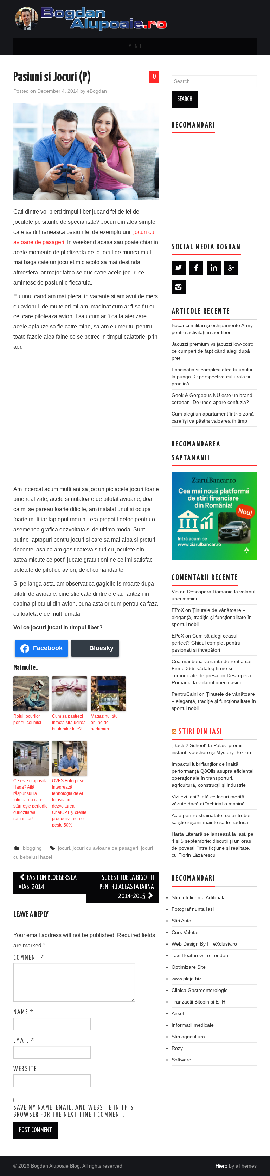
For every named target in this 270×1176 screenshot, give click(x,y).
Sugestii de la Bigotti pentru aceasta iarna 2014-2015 (126, 887)
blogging (32, 848)
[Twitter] (179, 268)
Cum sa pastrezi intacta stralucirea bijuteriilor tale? (69, 722)
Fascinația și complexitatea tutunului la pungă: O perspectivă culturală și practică (212, 376)
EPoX (178, 610)
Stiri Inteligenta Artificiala (199, 897)
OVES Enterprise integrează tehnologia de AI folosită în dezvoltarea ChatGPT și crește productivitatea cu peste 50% (69, 803)
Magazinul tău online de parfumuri (104, 722)
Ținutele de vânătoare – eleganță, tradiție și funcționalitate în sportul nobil (212, 617)
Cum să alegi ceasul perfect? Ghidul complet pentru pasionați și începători (206, 643)
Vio (175, 591)
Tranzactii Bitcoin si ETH (198, 1002)
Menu (135, 47)
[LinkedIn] (214, 268)
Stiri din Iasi (200, 732)
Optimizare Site (189, 967)
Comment (29, 958)
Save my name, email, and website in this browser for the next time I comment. (73, 1111)
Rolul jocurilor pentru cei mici (27, 719)
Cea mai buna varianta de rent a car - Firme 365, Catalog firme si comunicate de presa (213, 668)
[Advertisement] (86, 416)
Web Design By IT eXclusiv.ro (204, 944)
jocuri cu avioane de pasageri (105, 848)
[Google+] (231, 268)
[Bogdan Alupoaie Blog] (92, 18)
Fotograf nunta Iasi (193, 909)
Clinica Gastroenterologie (200, 990)
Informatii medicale (193, 1025)
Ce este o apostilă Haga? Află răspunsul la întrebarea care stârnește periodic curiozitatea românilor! (30, 799)
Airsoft (179, 1013)
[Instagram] (179, 287)
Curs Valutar (185, 932)
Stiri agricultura (188, 1036)
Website (25, 1069)
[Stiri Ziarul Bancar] (214, 515)
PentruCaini (185, 694)
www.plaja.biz (186, 978)
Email (24, 1041)
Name (23, 1012)
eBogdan (97, 91)
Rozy (177, 1048)
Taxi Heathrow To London (200, 955)
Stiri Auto (181, 920)
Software (181, 1060)
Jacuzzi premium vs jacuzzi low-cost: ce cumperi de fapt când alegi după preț (212, 351)
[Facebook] (196, 268)
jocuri (64, 848)
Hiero (221, 1166)
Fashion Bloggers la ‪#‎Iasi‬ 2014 (48, 882)
